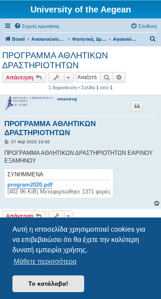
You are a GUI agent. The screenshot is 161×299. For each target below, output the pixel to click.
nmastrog (67, 99)
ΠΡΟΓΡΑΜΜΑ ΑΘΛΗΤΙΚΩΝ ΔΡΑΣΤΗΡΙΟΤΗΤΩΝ (55, 60)
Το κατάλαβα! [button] (48, 283)
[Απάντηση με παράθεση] (137, 106)
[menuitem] (36, 26)
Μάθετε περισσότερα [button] (45, 261)
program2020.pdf (29, 185)
